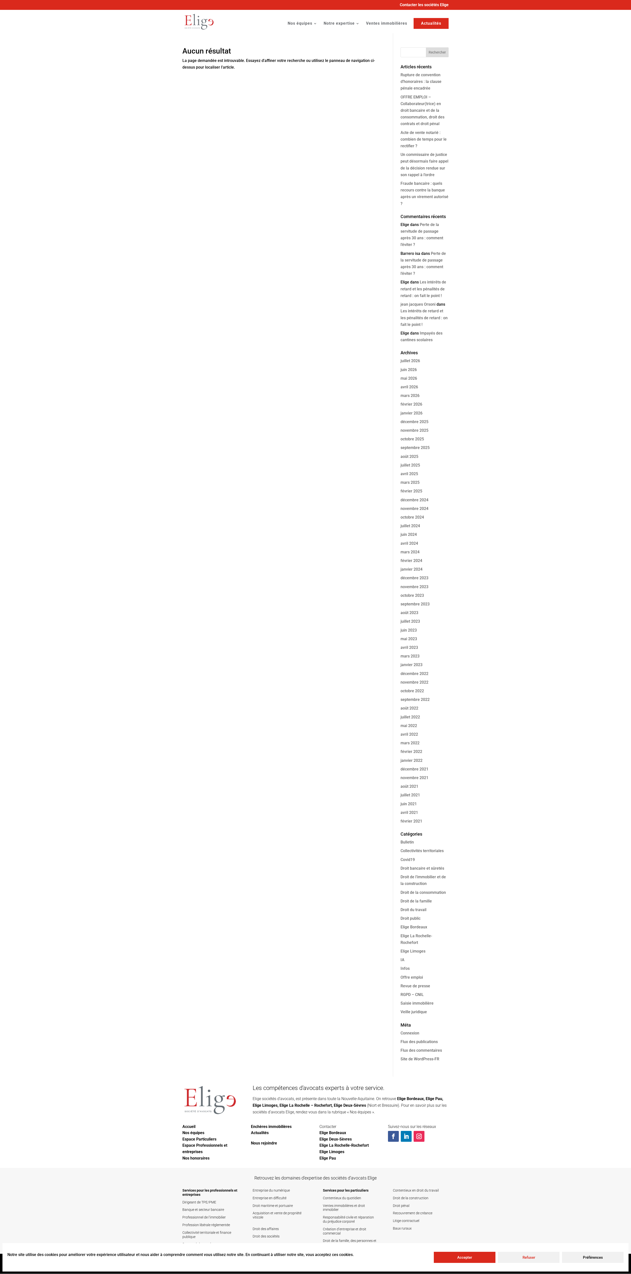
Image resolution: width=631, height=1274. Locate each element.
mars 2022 (410, 743)
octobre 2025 (412, 439)
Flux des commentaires (421, 1050)
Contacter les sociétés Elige (424, 5)
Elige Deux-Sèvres (350, 1105)
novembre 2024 (414, 508)
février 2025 (411, 491)
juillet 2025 (410, 465)
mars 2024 (410, 552)
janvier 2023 (411, 664)
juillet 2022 (410, 717)
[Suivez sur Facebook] (393, 1136)
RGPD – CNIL (412, 994)
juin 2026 (409, 369)
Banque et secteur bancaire (203, 1210)
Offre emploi (412, 977)
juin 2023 (409, 630)
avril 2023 (409, 647)
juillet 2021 (410, 795)
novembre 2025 (414, 430)
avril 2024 (409, 543)
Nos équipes (300, 24)
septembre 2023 (415, 604)
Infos (405, 968)
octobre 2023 (412, 595)
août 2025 (409, 456)
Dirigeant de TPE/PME (199, 1202)
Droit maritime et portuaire (273, 1206)
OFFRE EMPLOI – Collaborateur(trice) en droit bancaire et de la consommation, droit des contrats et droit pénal (422, 110)
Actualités (431, 23)
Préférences (593, 1257)
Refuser (529, 1257)
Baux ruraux (402, 1228)
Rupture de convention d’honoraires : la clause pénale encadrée (421, 82)
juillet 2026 (410, 360)
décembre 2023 (414, 578)
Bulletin (407, 842)
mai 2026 (409, 378)
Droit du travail (413, 909)
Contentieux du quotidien (342, 1198)
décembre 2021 (414, 769)
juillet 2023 (410, 621)
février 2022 (411, 751)
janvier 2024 (411, 569)
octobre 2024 (412, 517)
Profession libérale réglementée (206, 1225)
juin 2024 (409, 534)
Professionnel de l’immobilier (204, 1217)
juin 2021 (409, 804)
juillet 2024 (410, 526)
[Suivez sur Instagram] (419, 1136)
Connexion (410, 1033)
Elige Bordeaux (414, 927)
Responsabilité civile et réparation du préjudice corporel (348, 1219)
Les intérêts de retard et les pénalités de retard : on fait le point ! (423, 289)
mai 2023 (409, 639)
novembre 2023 (414, 586)
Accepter (464, 1257)
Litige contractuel (406, 1221)
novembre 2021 (414, 777)
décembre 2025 (414, 421)
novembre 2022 (414, 682)
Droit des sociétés (266, 1236)
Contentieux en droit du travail (416, 1190)
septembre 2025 (415, 447)
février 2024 (411, 560)
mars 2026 (410, 395)
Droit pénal (401, 1206)
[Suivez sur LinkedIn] (406, 1136)
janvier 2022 (411, 760)
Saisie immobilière (417, 1003)
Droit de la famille (416, 901)
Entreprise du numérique (271, 1190)
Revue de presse (415, 986)
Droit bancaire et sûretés (422, 868)
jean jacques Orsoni (418, 304)
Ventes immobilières (386, 24)
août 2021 (409, 786)
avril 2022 (409, 734)
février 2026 (411, 404)
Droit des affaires (266, 1229)
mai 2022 (409, 725)
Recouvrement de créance (412, 1213)
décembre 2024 (414, 500)
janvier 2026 (411, 413)
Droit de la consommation (423, 892)
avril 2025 (409, 473)
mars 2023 (410, 656)
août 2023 (409, 612)
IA (402, 959)
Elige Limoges (413, 951)
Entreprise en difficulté (269, 1198)
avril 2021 (409, 812)
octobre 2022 (412, 691)
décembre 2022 (414, 673)
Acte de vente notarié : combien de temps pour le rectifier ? (424, 139)
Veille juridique (414, 1012)
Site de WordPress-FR (420, 1059)
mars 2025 (410, 482)
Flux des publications (419, 1041)
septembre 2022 (415, 699)
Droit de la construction (410, 1198)
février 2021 (411, 821)
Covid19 (408, 859)
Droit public (411, 918)
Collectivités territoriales (422, 850)
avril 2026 (409, 387)
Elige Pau (434, 1098)
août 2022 (409, 708)
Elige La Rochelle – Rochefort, (306, 1105)
